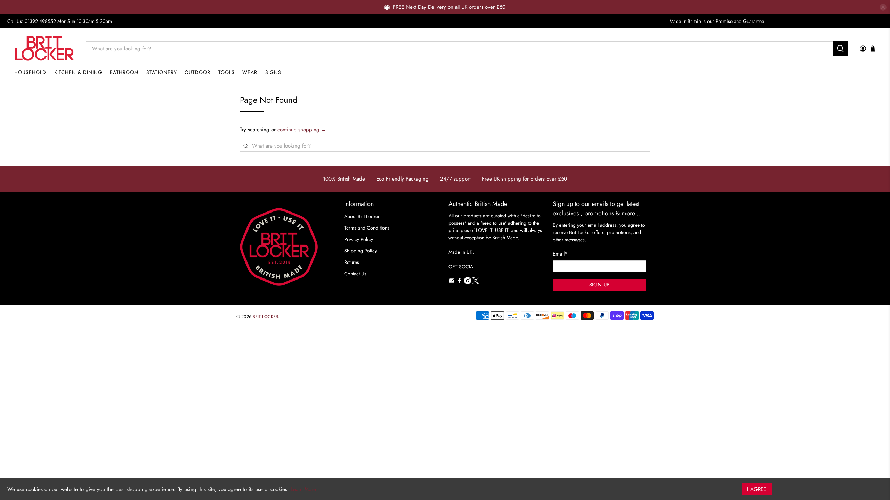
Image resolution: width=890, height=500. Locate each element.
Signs (273, 72)
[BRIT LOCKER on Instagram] (467, 281)
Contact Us (355, 273)
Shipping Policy (360, 250)
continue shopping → (301, 129)
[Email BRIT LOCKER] (451, 281)
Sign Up (599, 285)
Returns (351, 262)
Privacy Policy (358, 239)
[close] (883, 7)
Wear (249, 72)
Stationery (161, 72)
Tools (226, 72)
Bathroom (124, 72)
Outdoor (197, 72)
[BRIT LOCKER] (44, 48)
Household (30, 72)
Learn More (303, 489)
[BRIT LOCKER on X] (475, 281)
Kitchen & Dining (78, 72)
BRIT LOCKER (265, 317)
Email (560, 254)
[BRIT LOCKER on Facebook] (459, 281)
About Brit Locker (362, 216)
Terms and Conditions (366, 227)
